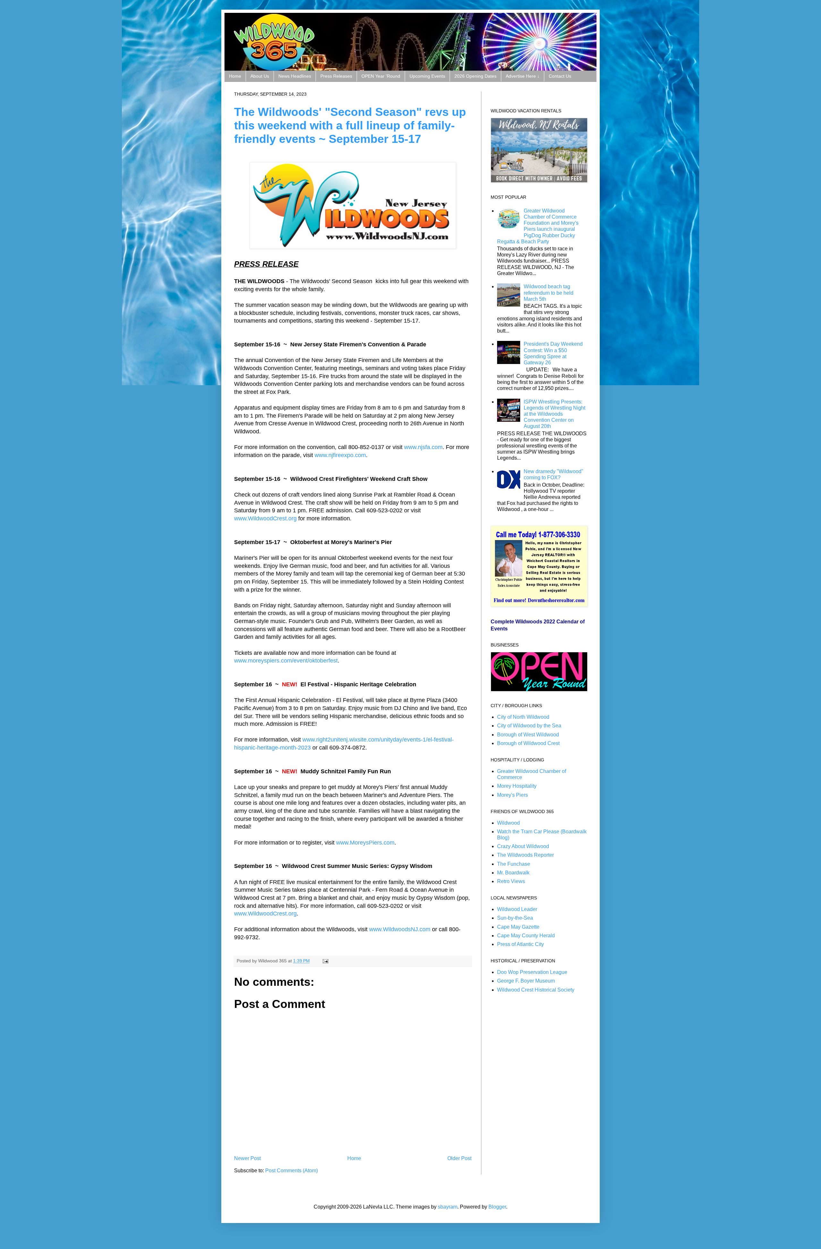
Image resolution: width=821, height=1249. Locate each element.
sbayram (447, 1207)
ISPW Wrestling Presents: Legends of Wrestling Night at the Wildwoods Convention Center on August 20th (554, 414)
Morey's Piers (512, 795)
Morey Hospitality (517, 786)
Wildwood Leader (517, 909)
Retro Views (511, 881)
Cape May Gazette (518, 927)
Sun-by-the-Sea (515, 918)
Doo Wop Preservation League (532, 972)
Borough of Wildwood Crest (528, 743)
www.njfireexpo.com (340, 455)
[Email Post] (324, 960)
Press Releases (336, 76)
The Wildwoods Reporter (525, 855)
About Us (259, 76)
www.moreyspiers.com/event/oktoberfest (286, 660)
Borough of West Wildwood (528, 734)
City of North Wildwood (523, 717)
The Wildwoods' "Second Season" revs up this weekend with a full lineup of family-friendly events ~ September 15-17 (350, 125)
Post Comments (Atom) (291, 1170)
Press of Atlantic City (520, 944)
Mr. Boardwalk (513, 872)
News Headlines (294, 76)
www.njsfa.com (423, 447)
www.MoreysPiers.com (365, 842)
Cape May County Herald (526, 935)
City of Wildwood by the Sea (529, 725)
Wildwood (508, 823)
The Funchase (513, 864)
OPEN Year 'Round (380, 76)
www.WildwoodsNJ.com (399, 929)
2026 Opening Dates (475, 76)
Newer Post (247, 1158)
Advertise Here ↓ (522, 76)
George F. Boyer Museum (526, 981)
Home (235, 76)
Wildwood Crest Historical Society (535, 990)
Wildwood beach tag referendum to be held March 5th (548, 292)
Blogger (497, 1207)
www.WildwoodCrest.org (265, 518)
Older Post (459, 1158)
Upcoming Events (427, 76)
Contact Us (560, 76)
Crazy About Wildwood (523, 846)
